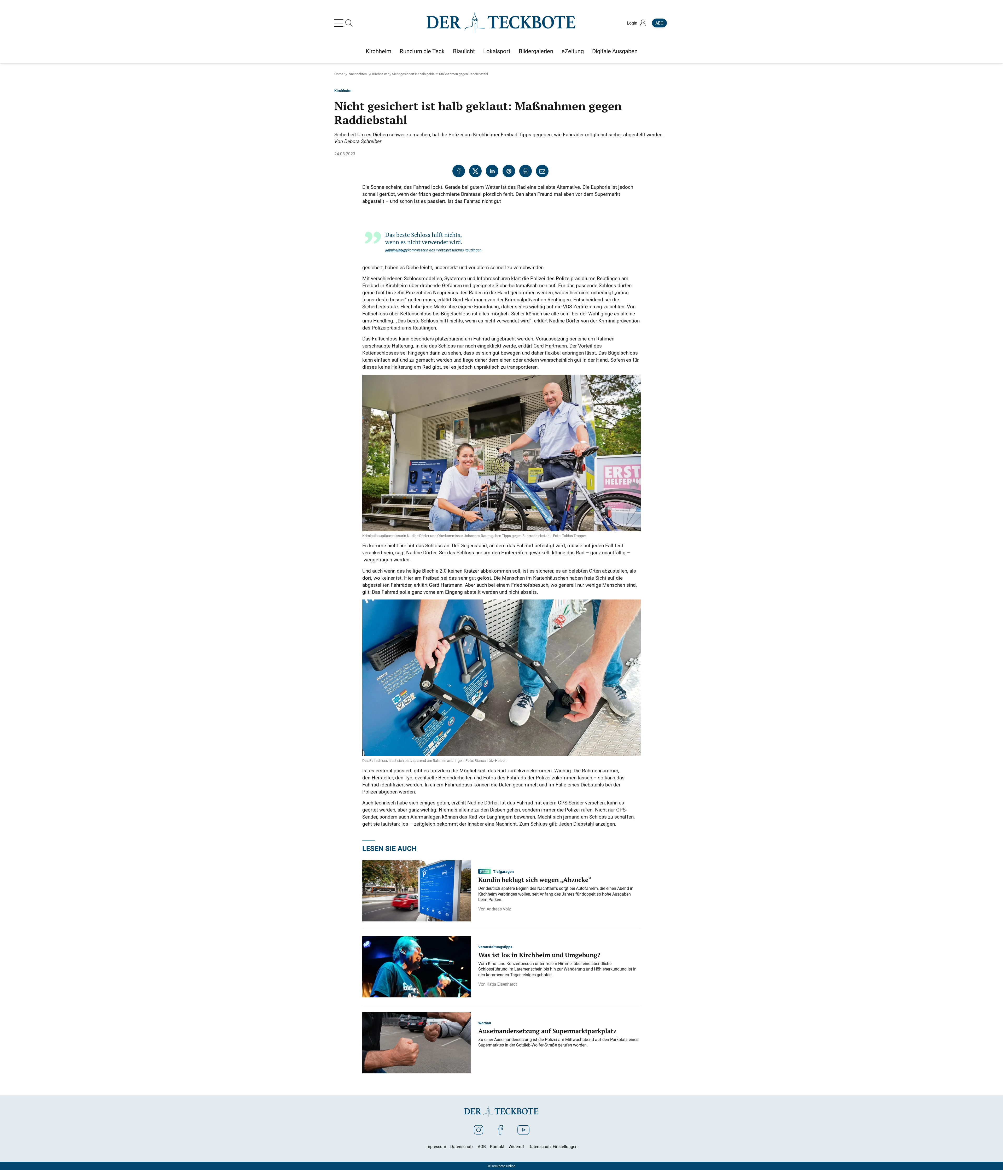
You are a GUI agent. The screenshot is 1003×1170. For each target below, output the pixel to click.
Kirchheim (379, 74)
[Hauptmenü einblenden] (339, 23)
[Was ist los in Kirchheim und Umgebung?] (416, 966)
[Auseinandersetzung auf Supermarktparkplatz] (416, 1042)
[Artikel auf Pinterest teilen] (509, 171)
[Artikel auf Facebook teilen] (458, 171)
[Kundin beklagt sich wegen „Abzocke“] (416, 890)
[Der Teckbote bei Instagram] (478, 1129)
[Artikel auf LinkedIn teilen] (492, 171)
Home (338, 74)
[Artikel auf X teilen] (475, 171)
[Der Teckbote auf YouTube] (523, 1129)
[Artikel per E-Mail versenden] (542, 171)
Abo (659, 23)
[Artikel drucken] (525, 171)
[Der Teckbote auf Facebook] (500, 1129)
